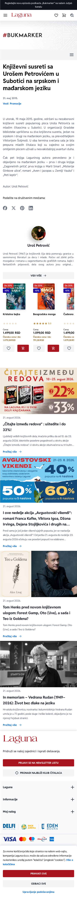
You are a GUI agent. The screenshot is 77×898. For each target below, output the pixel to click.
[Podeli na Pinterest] (22, 208)
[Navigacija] (38, 54)
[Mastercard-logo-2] (22, 839)
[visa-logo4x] (9, 839)
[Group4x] (32, 839)
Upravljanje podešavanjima (38, 892)
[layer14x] (52, 839)
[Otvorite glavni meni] (5, 15)
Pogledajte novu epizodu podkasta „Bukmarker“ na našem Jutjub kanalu (38, 5)
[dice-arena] (28, 827)
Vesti (5, 103)
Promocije (15, 103)
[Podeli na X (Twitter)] (13, 208)
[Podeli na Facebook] (5, 208)
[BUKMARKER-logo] (22, 35)
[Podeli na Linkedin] (31, 208)
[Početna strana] (22, 15)
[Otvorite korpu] (64, 15)
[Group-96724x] (42, 839)
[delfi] (9, 827)
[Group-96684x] (50, 827)
